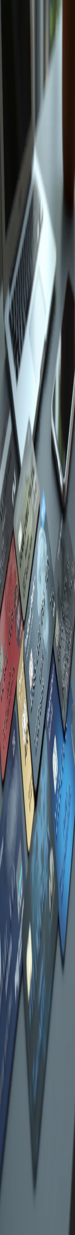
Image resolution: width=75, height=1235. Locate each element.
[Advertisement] (37, 269)
